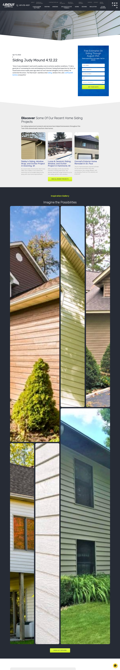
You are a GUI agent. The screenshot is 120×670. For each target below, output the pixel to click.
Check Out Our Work (60, 650)
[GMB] (116, 7)
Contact (96, 2)
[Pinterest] (116, 3)
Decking (84, 6)
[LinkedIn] (116, 5)
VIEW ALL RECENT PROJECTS (60, 179)
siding (50, 73)
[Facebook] (112, 3)
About (33, 2)
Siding (77, 6)
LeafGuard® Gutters (37, 7)
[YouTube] (114, 5)
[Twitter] (114, 3)
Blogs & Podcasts (70, 3)
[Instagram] (112, 5)
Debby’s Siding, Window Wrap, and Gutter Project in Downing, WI (33, 163)
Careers (90, 2)
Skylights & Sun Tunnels (66, 7)
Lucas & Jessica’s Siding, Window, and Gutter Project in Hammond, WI (59, 163)
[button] (115, 665)
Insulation (93, 6)
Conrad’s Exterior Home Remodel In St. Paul (86, 162)
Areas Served (102, 3)
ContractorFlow (53, 2)
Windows (55, 6)
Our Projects (62, 3)
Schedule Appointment (39, 3)
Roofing (47, 6)
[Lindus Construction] (8, 5)
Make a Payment (81, 3)
